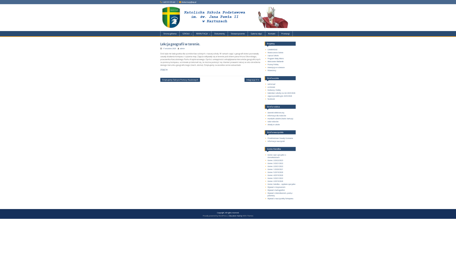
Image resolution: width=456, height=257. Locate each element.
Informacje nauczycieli (276, 141)
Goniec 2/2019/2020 (275, 181)
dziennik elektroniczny (276, 112)
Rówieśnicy (272, 70)
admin (182, 48)
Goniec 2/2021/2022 (275, 166)
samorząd (271, 84)
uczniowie (271, 87)
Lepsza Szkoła (273, 55)
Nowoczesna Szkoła (275, 52)
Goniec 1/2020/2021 (275, 169)
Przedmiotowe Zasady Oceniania (280, 138)
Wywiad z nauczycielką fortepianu (280, 198)
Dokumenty (219, 33)
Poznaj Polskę (273, 64)
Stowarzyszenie (238, 33)
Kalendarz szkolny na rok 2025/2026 (281, 93)
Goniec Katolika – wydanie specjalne (281, 184)
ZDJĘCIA (164, 69)
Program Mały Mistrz (276, 58)
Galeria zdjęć (256, 33)
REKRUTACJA (202, 33)
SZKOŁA (186, 33)
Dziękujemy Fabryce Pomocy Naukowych (180, 80)
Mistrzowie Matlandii (275, 61)
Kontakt (271, 33)
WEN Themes (248, 216)
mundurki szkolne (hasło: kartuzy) (280, 118)
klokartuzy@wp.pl (189, 2)
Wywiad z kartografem (276, 190)
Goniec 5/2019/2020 (275, 172)
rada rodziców (273, 121)
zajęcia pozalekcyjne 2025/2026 (280, 96)
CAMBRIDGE (272, 49)
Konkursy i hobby (274, 90)
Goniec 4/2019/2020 (275, 175)
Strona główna (169, 33)
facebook (271, 99)
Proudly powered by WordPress (215, 216)
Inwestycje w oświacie (276, 67)
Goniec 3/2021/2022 (275, 163)
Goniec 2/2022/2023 (275, 160)
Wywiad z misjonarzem (276, 187)
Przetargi (285, 33)
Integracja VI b (252, 80)
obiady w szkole (274, 124)
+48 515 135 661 (168, 2)
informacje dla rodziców (277, 115)
